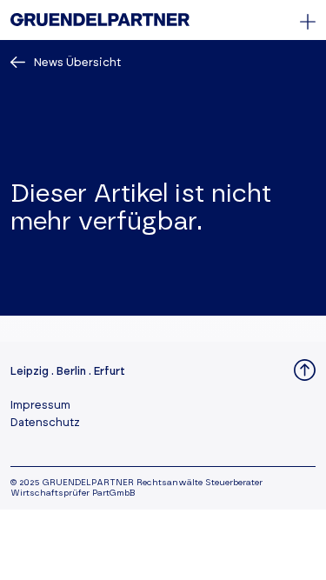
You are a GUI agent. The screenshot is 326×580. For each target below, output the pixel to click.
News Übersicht (77, 63)
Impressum (40, 405)
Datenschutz (45, 423)
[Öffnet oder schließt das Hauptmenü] (308, 22)
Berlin (71, 371)
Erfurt (109, 371)
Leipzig (29, 371)
